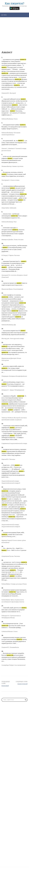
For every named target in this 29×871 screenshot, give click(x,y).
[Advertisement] (14, 36)
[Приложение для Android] (14, 8)
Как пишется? (14, 3)
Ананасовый (5, 686)
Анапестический (22, 684)
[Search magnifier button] (26, 700)
